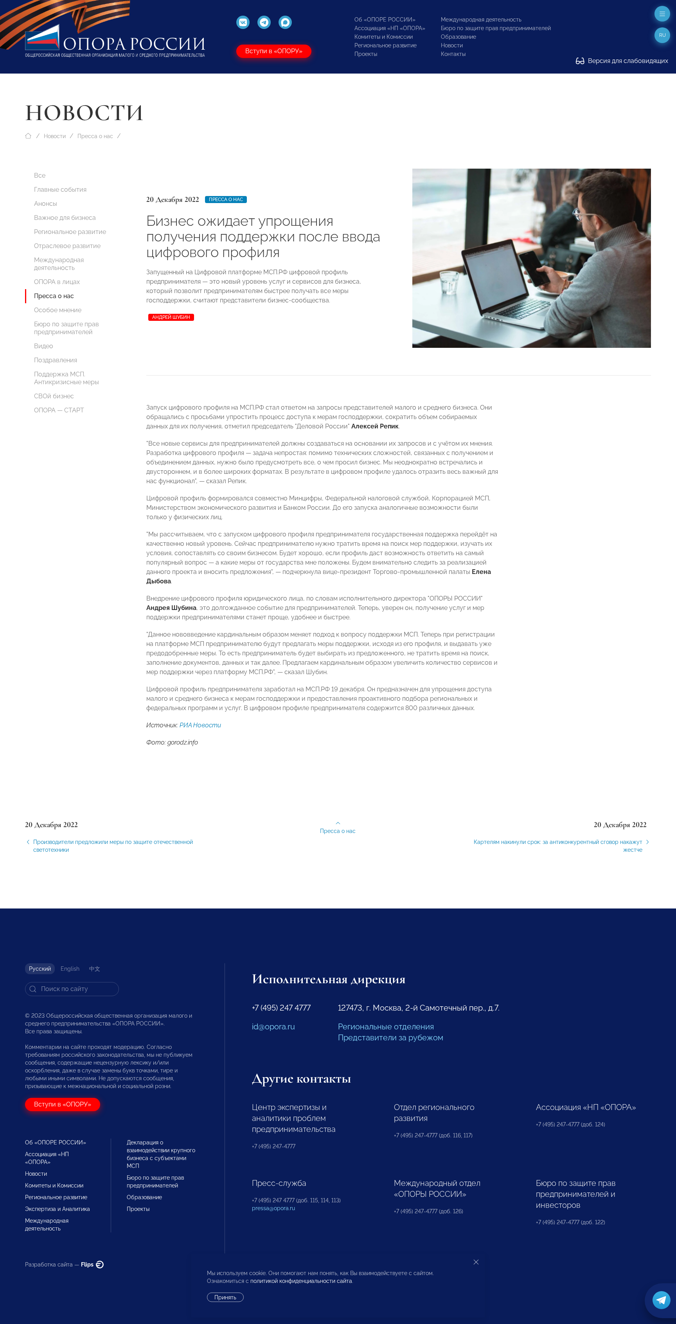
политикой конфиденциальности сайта (301, 1281)
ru (662, 35)
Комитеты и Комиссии (383, 37)
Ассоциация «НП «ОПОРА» (389, 28)
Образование (458, 37)
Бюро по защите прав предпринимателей (496, 28)
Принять (225, 1297)
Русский (40, 969)
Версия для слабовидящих (627, 61)
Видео (43, 346)
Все (39, 175)
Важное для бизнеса (65, 217)
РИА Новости (200, 725)
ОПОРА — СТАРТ (59, 410)
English (70, 969)
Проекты (365, 54)
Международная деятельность (481, 19)
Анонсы (45, 203)
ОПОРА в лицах (57, 282)
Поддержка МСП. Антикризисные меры (66, 378)
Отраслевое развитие (67, 246)
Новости (452, 45)
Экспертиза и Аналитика (57, 1209)
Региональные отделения (386, 1026)
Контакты (453, 54)
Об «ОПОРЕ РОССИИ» (384, 19)
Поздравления (55, 360)
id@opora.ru (273, 1026)
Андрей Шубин (171, 317)
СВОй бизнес (54, 396)
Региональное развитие (385, 45)
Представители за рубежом (390, 1037)
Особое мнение (57, 310)
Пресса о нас (95, 136)
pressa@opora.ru (273, 1208)
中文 (94, 969)
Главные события (60, 189)
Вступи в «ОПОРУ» (273, 51)
